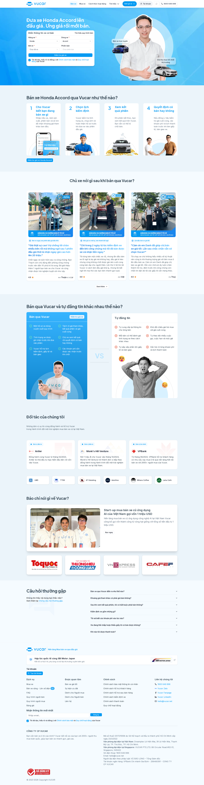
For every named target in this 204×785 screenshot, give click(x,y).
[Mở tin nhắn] (156, 3)
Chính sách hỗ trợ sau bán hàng (118, 693)
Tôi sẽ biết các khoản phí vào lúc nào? (107, 618)
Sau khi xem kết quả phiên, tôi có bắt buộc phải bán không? (117, 605)
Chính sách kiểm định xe (114, 697)
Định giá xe (128, 4)
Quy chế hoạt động (112, 705)
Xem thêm (101, 286)
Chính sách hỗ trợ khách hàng (117, 688)
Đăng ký (96, 715)
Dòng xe (65, 37)
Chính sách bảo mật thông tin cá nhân (120, 684)
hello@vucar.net (165, 701)
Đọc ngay (109, 532)
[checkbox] (29, 60)
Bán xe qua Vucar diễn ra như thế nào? (107, 591)
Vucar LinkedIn (164, 697)
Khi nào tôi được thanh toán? (103, 632)
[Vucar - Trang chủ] (36, 4)
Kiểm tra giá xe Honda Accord (40, 160)
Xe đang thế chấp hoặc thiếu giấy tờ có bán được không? (116, 625)
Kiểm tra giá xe (60, 55)
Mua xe (82, 4)
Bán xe (73, 4)
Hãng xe (32, 37)
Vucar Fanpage (164, 693)
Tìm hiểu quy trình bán (84, 33)
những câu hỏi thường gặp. (51, 601)
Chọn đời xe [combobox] (34, 49)
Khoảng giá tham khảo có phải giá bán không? (111, 598)
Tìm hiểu (112, 4)
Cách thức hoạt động (97, 4)
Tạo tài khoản (36, 673)
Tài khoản (147, 4)
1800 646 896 (164, 684)
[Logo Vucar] (36, 649)
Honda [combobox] (32, 41)
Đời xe (31, 46)
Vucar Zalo (163, 688)
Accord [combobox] (65, 41)
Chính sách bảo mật (67, 60)
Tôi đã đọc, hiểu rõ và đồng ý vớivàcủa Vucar (60, 60)
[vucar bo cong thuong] (38, 772)
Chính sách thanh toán (113, 701)
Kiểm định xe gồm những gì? (103, 611)
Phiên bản (65, 46)
